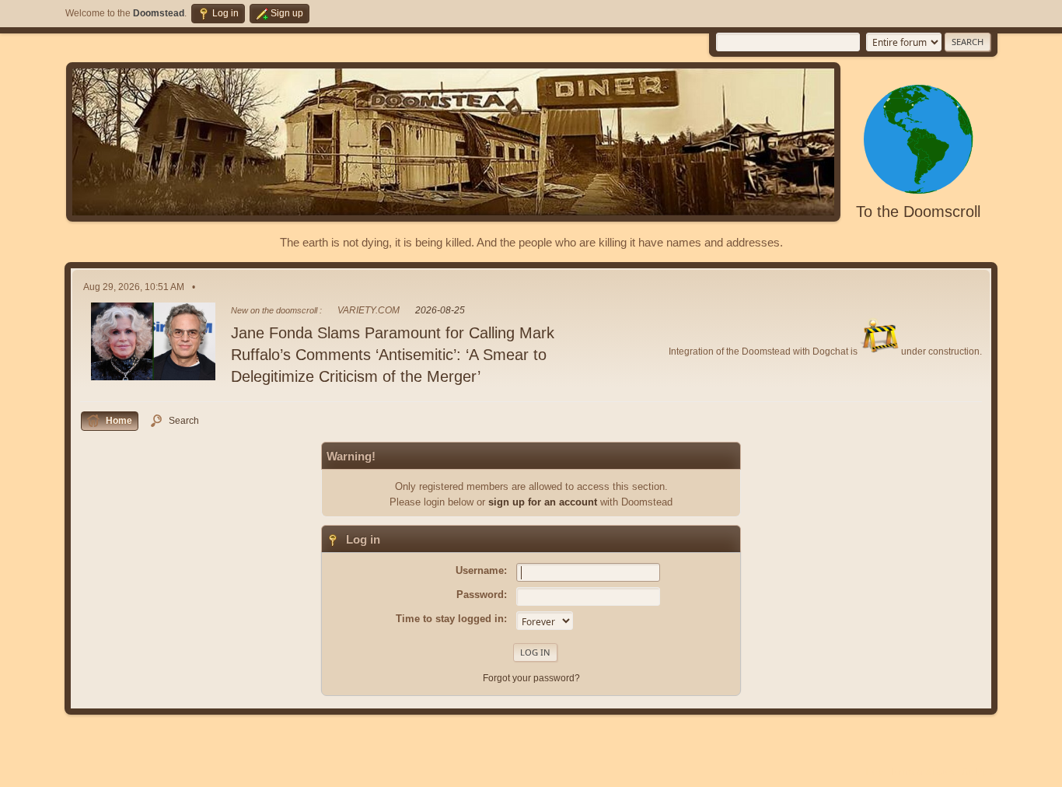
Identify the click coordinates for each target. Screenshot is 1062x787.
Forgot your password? (531, 678)
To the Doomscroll (918, 211)
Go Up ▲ (979, 771)
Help (874, 771)
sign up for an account (542, 502)
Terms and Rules (922, 771)
